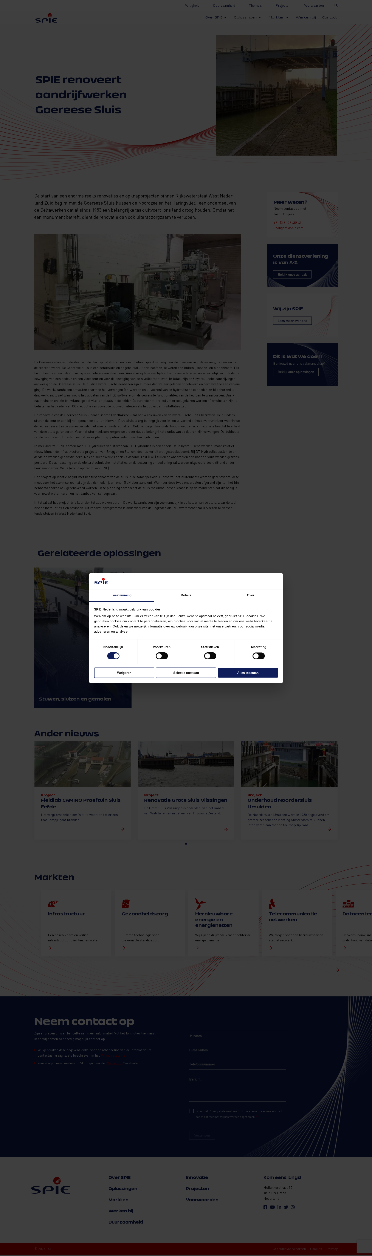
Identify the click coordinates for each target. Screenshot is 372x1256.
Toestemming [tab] (121, 595)
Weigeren (124, 673)
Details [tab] (186, 595)
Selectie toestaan (186, 673)
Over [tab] (250, 595)
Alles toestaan (248, 673)
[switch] (162, 655)
